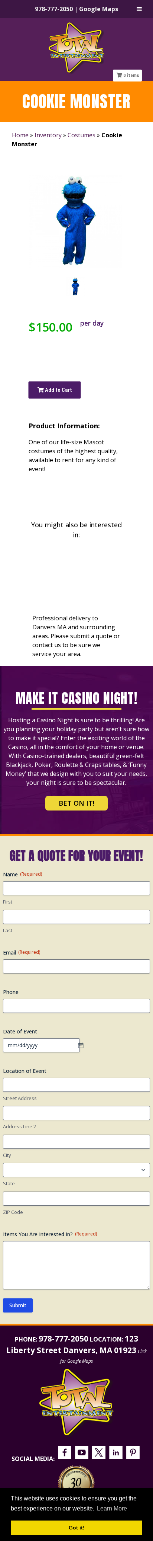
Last (7, 930)
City (7, 1155)
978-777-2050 (54, 9)
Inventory (48, 135)
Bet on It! (76, 803)
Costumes (81, 135)
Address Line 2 (19, 1126)
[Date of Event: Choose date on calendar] (84, 1045)
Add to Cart (58, 390)
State (9, 1183)
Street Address (20, 1098)
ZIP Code (13, 1212)
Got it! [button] (77, 1528)
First (7, 901)
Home (20, 135)
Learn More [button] (112, 1508)
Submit (17, 1305)
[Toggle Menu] (139, 9)
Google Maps (98, 9)
